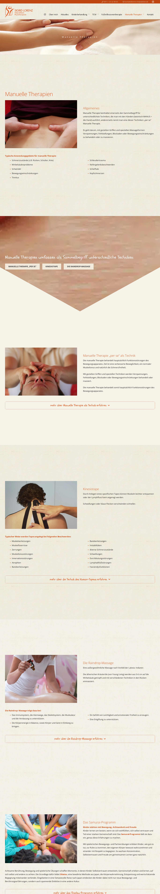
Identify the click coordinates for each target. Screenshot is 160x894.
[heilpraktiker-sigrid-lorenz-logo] (19, 11)
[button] (88, 14)
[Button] (45, 14)
